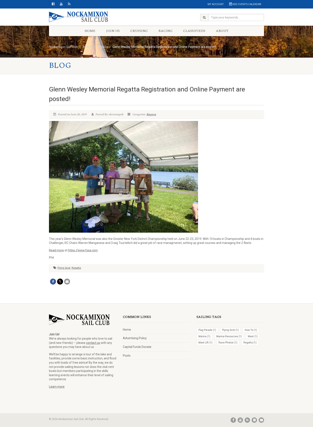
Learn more (57, 386)
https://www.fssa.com (83, 250)
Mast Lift (205, 342)
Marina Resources (229, 336)
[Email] (67, 282)
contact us (93, 342)
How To (251, 330)
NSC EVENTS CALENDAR (246, 4)
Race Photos (227, 342)
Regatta (151, 114)
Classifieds (194, 30)
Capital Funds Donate (137, 347)
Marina (204, 336)
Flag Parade (207, 330)
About (222, 30)
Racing (165, 30)
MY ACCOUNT (216, 4)
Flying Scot (63, 267)
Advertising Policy (135, 338)
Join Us (113, 30)
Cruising (139, 30)
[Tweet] (60, 282)
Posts (127, 355)
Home (90, 30)
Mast (253, 336)
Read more (56, 250)
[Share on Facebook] (53, 282)
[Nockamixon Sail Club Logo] (82, 17)
